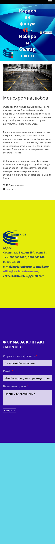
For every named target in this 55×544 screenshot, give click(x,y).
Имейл (8, 371)
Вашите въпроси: (15, 386)
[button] (50, 2)
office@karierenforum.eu (20, 271)
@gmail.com (41, 266)
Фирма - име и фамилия (20, 356)
